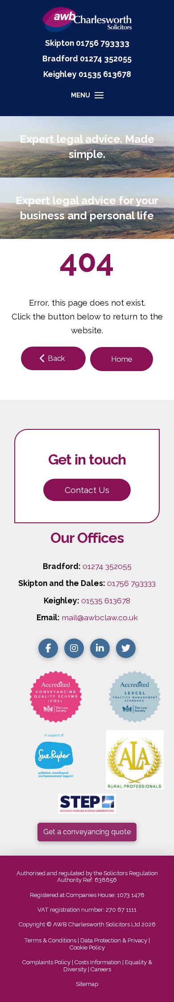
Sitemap (87, 984)
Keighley (60, 74)
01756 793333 (102, 43)
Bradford (60, 58)
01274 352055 (106, 58)
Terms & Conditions (50, 940)
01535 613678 (105, 600)
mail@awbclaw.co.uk (100, 617)
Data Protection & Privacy (113, 940)
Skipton (59, 43)
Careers (101, 969)
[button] (87, 99)
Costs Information (98, 962)
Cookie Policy (87, 947)
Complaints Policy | (48, 962)
